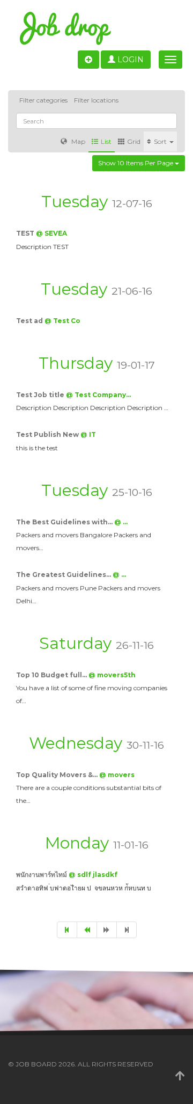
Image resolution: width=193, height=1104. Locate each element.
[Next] (106, 930)
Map (77, 141)
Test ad (30, 321)
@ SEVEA (51, 233)
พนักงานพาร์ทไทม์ (42, 875)
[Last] (126, 930)
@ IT (88, 434)
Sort (161, 141)
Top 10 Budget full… (52, 675)
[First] (67, 930)
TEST (26, 233)
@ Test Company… (98, 395)
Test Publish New (48, 434)
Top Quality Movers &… (57, 775)
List (106, 141)
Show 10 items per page (136, 163)
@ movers (117, 775)
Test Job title (41, 395)
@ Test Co (62, 321)
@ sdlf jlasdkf (93, 875)
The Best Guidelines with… (65, 522)
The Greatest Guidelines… (64, 575)
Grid (133, 141)
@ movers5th (112, 675)
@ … (121, 522)
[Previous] (87, 930)
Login (129, 59)
